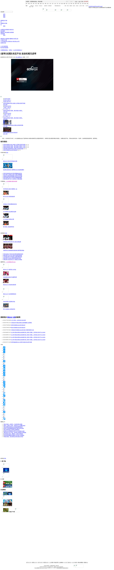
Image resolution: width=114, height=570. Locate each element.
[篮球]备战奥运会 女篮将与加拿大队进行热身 (21, 342)
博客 (78, 3)
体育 (33, 3)
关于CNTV (40, 562)
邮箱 (85, 3)
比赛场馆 (12, 32)
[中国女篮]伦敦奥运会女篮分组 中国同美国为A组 (22, 330)
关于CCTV (28, 562)
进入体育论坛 (19, 57)
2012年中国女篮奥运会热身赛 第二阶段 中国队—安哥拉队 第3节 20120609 (28, 334)
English (90, 6)
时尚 (66, 3)
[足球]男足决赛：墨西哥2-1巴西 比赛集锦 (13, 433)
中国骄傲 (7, 38)
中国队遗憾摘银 (18, 174)
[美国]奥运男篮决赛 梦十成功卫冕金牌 (12, 241)
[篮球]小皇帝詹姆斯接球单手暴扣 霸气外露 (14, 428)
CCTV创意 (74, 562)
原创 (4, 35)
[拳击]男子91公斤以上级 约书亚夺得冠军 (12, 255)
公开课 (80, 5)
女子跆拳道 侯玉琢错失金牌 (9, 211)
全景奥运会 (9, 41)
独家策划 (3, 38)
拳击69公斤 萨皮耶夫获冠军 (9, 284)
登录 (76, 1)
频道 (30, 6)
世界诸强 (7, 29)
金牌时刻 (3, 23)
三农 (69, 3)
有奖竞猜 (6, 46)
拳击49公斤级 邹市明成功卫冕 (10, 161)
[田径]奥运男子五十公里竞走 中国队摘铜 (12, 178)
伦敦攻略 (3, 33)
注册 (79, 1)
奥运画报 (7, 32)
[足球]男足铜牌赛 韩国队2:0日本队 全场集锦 (14, 435)
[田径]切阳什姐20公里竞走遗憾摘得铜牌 (12, 177)
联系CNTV (46, 562)
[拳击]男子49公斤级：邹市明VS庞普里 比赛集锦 (15, 432)
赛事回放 (3, 20)
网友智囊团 (80, 562)
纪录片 (74, 5)
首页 (26, 3)
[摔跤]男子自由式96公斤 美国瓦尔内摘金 (12, 259)
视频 (4, 17)
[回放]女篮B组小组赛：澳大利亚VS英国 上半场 (14, 147)
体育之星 (16, 38)
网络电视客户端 (57, 5)
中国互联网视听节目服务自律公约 (62, 567)
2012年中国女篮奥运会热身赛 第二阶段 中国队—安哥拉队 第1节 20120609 (28, 337)
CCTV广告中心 (67, 562)
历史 (5, 42)
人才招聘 (51, 562)
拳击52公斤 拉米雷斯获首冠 (9, 294)
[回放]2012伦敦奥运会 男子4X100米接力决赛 (14, 431)
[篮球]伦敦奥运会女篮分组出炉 (10, 150)
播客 (83, 5)
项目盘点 (12, 29)
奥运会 (9, 317)
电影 (68, 5)
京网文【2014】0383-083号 (58, 566)
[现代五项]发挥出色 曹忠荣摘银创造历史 (12, 173)
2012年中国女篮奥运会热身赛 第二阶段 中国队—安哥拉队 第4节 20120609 (28, 332)
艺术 (52, 3)
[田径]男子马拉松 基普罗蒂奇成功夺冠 (12, 258)
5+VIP (2, 46)
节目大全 (40, 5)
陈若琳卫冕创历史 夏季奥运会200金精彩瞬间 (13, 169)
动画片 (77, 5)
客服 (82, 1)
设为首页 (86, 1)
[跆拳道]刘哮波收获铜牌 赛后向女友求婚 (12, 176)
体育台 (10, 50)
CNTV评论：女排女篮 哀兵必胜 (18, 320)
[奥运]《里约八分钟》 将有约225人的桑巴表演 (14, 425)
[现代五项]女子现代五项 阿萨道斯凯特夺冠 (13, 254)
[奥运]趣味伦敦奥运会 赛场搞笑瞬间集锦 (13, 427)
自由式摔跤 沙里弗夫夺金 (9, 301)
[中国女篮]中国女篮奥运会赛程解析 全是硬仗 (21, 322)
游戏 (87, 3)
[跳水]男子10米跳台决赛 (8, 174)
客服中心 (86, 562)
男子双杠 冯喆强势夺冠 (8, 226)
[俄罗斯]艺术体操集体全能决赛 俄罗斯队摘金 (13, 250)
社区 (73, 3)
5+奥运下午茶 (4, 40)
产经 (57, 3)
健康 (64, 3)
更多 (7, 152)
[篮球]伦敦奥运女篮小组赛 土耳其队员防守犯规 (14, 144)
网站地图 (40, 1)
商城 (71, 3)
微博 (76, 3)
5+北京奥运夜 (4, 41)
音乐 (43, 3)
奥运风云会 (15, 41)
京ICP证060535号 (50, 566)
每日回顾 (3, 31)
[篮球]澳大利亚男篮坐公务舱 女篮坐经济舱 (13, 148)
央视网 (27, 1)
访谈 (83, 3)
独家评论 (3, 32)
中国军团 (3, 29)
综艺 (36, 3)
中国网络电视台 (33, 1)
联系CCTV (34, 562)
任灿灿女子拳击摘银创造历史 (10, 204)
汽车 (59, 3)
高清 (65, 5)
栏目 (32, 6)
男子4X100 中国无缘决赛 (9, 196)
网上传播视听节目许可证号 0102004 (41, 567)
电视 (26, 5)
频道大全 (32, 5)
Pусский (100, 6)
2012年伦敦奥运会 (17, 50)
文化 (50, 3)
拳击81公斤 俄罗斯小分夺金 (9, 269)
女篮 (14, 317)
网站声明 (56, 562)
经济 (31, 3)
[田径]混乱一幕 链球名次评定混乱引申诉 (13, 436)
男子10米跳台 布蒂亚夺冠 (9, 309)
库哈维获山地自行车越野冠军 (10, 277)
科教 (45, 3)
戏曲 (41, 3)
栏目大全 (36, 5)
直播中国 (45, 5)
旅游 (62, 3)
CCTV (87, 5)
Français (97, 6)
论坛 (80, 3)
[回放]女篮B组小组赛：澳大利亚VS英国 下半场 (14, 145)
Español (93, 6)
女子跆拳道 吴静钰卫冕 (8, 219)
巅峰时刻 (12, 38)
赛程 (4, 15)
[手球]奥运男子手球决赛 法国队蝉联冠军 (12, 256)
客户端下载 (3, 47)
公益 (55, 3)
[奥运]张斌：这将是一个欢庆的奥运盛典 (13, 424)
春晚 (38, 3)
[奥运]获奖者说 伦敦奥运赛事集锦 (11, 429)
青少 (48, 3)
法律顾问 (61, 562)
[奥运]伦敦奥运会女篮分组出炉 (18, 327)
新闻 (29, 3)
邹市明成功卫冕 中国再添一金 (10, 188)
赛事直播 (49, 5)
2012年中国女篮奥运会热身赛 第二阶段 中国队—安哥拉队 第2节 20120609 (28, 339)
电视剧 (71, 5)
